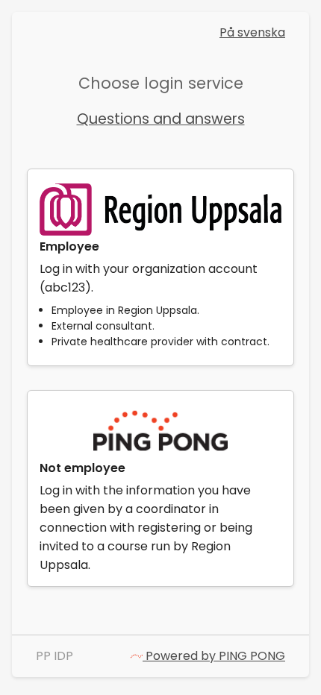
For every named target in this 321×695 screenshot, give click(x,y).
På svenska (252, 32)
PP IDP (54, 655)
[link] (160, 267)
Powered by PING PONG (214, 655)
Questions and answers (161, 119)
